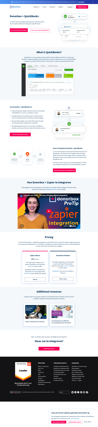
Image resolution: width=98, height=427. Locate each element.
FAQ (39, 374)
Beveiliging (41, 380)
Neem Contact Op (43, 366)
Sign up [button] (35, 279)
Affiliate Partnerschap (44, 382)
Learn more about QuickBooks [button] (40, 30)
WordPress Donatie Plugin (79, 366)
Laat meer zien (75, 418)
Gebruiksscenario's (60, 363)
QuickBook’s (56, 271)
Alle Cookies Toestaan (59, 422)
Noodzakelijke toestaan (75, 422)
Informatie (41, 363)
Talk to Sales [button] (63, 279)
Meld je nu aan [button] (82, 7)
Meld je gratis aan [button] (49, 349)
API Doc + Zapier (77, 380)
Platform (36, 7)
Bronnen (52, 7)
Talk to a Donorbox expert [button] (20, 134)
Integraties (75, 363)
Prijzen (44, 7)
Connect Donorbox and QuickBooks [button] (64, 170)
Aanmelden (81, 2)
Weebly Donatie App (78, 374)
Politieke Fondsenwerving (61, 366)
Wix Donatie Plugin (77, 372)
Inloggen (69, 7)
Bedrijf (60, 7)
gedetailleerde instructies (52, 189)
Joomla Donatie (76, 378)
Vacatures (41, 372)
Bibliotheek (41, 384)
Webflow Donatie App (78, 376)
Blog (39, 370)
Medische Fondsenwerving (61, 368)
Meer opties (87, 422)
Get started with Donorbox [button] (19, 30)
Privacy (40, 378)
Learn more (31, 266)
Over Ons (40, 368)
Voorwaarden (42, 376)
